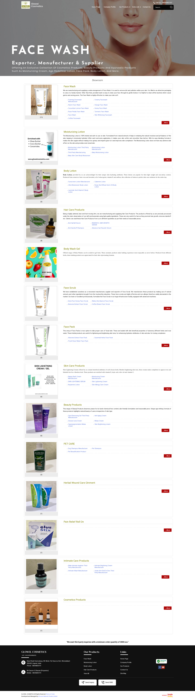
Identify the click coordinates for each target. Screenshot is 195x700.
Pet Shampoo (96, 448)
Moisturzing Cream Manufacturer (98, 377)
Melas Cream (99, 421)
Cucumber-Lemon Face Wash (78, 108)
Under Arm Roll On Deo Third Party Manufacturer (104, 571)
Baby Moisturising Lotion (100, 152)
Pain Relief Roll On (74, 521)
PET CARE (69, 443)
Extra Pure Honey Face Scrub (78, 301)
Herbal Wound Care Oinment (79, 482)
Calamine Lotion (100, 182)
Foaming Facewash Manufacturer (75, 100)
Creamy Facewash (101, 100)
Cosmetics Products (75, 599)
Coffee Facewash (74, 118)
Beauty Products (73, 404)
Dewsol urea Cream (75, 421)
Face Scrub (70, 287)
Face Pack (69, 326)
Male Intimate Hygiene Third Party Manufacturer (77, 566)
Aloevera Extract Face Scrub (78, 304)
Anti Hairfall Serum (74, 223)
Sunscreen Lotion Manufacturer (79, 182)
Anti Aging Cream (100, 416)
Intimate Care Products (76, 560)
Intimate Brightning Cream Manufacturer (103, 566)
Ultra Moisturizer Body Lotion (78, 185)
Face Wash (70, 86)
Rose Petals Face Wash (76, 112)
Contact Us (147, 7)
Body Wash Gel (72, 248)
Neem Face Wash (74, 105)
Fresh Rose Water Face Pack (78, 341)
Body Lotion (70, 170)
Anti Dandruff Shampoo (76, 228)
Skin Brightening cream (102, 424)
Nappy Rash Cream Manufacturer (74, 377)
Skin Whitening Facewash (103, 115)
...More (165, 122)
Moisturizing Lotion (74, 131)
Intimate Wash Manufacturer (77, 571)
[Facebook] (159, 668)
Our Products (124, 7)
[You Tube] (163, 668)
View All (86, 673)
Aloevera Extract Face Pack (77, 338)
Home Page (96, 7)
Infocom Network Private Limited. (48, 696)
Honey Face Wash (101, 108)
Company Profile (110, 7)
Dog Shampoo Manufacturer (78, 448)
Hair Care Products (74, 209)
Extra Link (135, 7)
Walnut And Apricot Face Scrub (102, 301)
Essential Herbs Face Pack (104, 338)
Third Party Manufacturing (77, 152)
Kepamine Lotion (74, 385)
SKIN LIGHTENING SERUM (76, 381)
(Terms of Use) (50, 694)
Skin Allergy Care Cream (100, 385)
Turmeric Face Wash (102, 112)
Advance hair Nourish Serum (101, 228)
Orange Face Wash (101, 105)
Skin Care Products (74, 365)
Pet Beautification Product (77, 452)
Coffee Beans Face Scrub (101, 304)
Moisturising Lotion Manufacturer (98, 148)
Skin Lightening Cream (99, 381)
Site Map (123, 673)
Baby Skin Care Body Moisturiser (79, 155)
